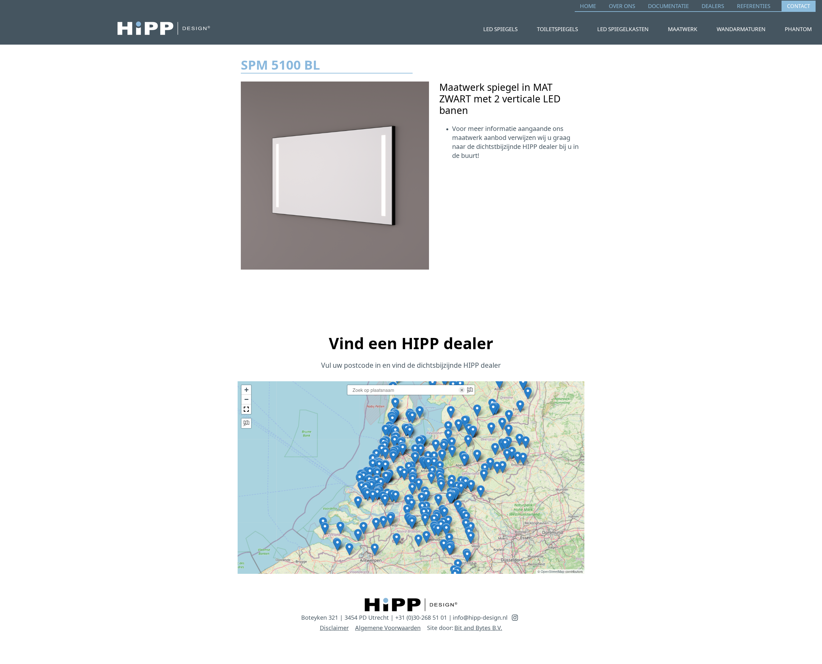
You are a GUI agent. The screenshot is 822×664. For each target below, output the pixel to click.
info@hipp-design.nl (480, 617)
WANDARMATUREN (741, 29)
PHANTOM (798, 29)
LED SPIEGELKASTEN (623, 29)
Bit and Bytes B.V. (478, 628)
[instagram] (515, 617)
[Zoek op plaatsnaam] (246, 423)
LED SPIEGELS (500, 29)
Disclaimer (334, 628)
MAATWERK (682, 29)
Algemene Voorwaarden (388, 628)
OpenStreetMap (552, 571)
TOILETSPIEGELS (557, 29)
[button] (525, 442)
